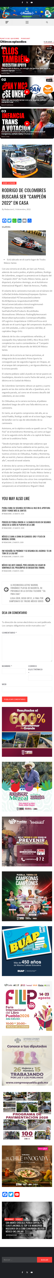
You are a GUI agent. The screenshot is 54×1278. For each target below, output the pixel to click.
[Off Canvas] (7, 22)
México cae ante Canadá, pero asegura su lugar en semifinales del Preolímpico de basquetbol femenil (23, 566)
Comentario (9, 632)
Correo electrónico (34, 669)
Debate (18, 1219)
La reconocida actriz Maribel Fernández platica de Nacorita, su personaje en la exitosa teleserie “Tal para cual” (28, 589)
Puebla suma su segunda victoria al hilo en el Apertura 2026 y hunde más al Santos (26, 509)
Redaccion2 (8, 514)
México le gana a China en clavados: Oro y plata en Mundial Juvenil (23, 538)
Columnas (9, 1219)
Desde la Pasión (9, 183)
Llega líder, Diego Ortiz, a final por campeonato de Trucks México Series (26, 600)
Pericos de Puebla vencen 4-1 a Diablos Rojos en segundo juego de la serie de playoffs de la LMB (26, 523)
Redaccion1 (9, 209)
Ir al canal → (49, 42)
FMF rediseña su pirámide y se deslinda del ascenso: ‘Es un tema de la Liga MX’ (26, 552)
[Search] (47, 22)
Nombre (7, 666)
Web (4, 684)
